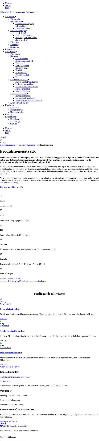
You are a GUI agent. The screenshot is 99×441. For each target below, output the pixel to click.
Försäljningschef (22, 65)
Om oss (8, 5)
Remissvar (14, 47)
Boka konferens (16, 110)
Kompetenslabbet (22, 89)
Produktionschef (22, 75)
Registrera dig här (7, 421)
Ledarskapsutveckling (24, 84)
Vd (16, 77)
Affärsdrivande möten (19, 103)
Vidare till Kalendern (9, 367)
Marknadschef (21, 72)
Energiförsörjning (22, 28)
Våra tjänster (10, 51)
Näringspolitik (16, 21)
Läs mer (3, 318)
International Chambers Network (28, 100)
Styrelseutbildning (22, 91)
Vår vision (14, 42)
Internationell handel (18, 93)
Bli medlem (10, 49)
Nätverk (13, 56)
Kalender (9, 114)
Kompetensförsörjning (24, 24)
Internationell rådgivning (25, 98)
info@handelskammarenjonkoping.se (15, 377)
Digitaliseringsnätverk (24, 61)
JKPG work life (21, 40)
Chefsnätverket (21, 58)
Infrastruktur (20, 26)
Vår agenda (10, 17)
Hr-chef (18, 70)
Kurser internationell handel (26, 86)
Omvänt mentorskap (23, 35)
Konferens (9, 105)
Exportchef (19, 63)
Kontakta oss (10, 117)
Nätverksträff (5, 304)
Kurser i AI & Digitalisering (26, 82)
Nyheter (8, 3)
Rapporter (14, 44)
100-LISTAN (21, 33)
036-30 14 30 (5, 381)
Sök (3, 137)
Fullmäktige (15, 121)
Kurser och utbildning (19, 79)
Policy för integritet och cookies (14, 426)
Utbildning (4, 326)
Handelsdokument (22, 96)
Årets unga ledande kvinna (26, 37)
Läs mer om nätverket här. (11, 187)
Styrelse (13, 124)
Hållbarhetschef (21, 68)
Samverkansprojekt (18, 31)
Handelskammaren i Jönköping (12, 145)
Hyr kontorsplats (17, 112)
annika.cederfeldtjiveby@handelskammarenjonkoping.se (23, 281)
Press (7, 8)
